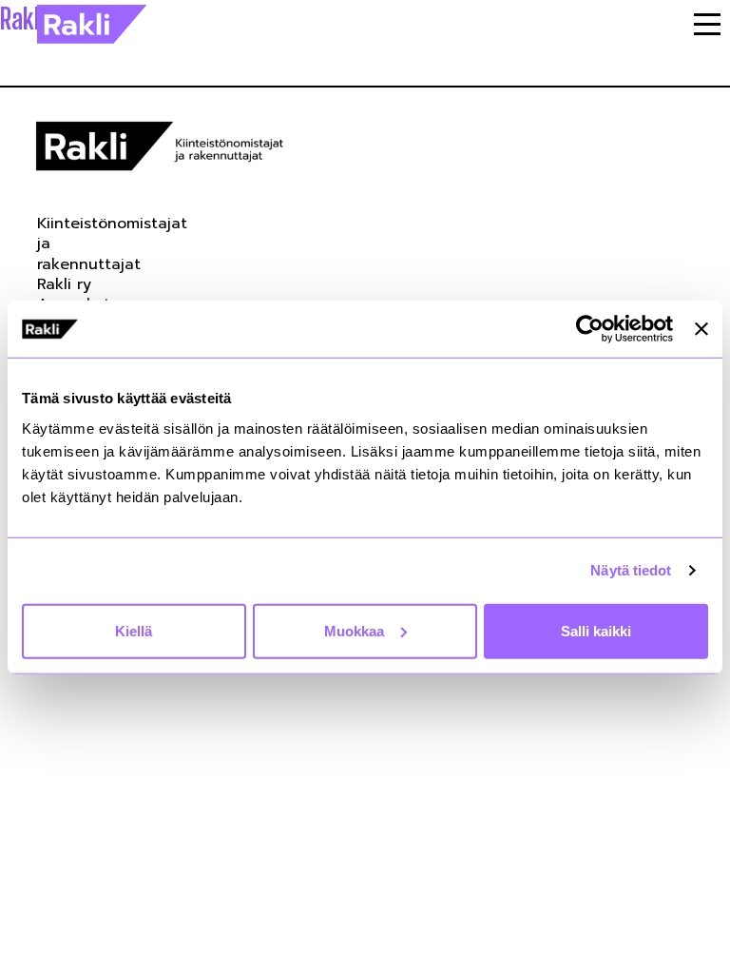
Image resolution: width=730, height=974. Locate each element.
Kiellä (133, 630)
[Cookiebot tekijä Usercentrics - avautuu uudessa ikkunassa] (590, 329)
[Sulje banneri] (701, 329)
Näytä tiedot (630, 570)
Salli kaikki (596, 630)
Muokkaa (354, 630)
